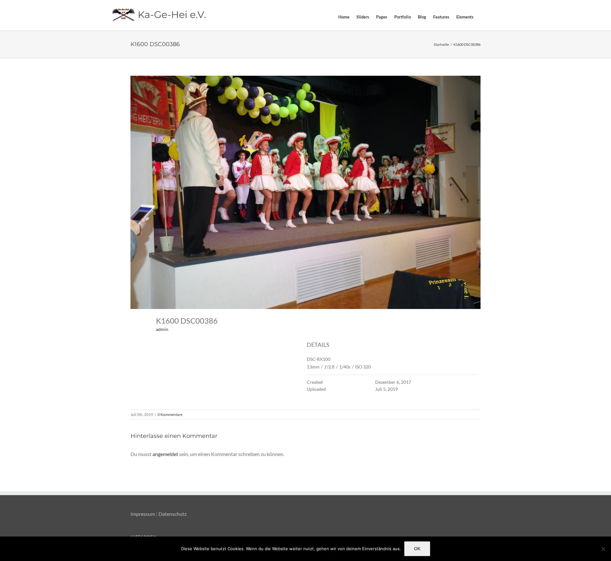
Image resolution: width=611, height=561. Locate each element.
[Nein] (603, 549)
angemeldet (165, 454)
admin (162, 329)
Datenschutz (172, 514)
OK (417, 548)
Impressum (142, 514)
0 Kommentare (170, 414)
